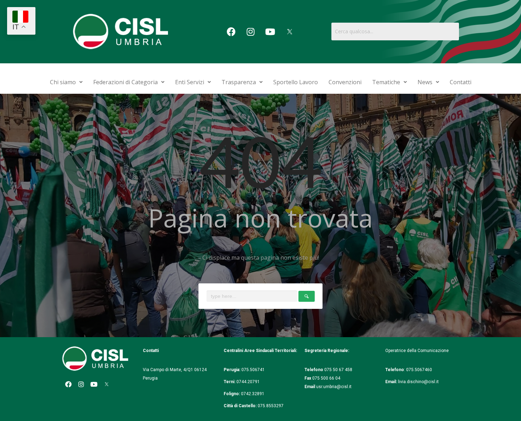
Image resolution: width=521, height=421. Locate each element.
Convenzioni (345, 82)
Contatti (460, 82)
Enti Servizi (189, 82)
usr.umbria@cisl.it (334, 386)
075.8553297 (271, 405)
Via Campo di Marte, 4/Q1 (168, 369)
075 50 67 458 (338, 369)
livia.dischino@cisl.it (418, 381)
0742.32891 (252, 393)
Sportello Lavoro (295, 82)
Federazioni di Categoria (125, 82)
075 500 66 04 (326, 378)
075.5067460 (419, 369)
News (425, 82)
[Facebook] (231, 31)
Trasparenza (239, 82)
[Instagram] (250, 31)
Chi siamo (63, 82)
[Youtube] (270, 31)
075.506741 (253, 369)
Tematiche (386, 82)
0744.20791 (248, 381)
